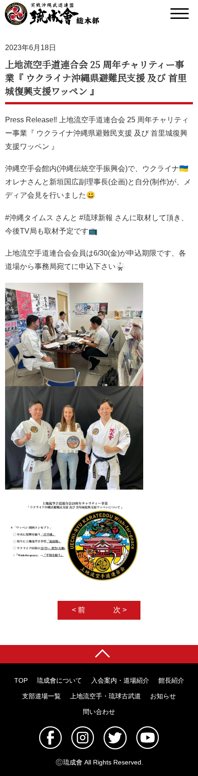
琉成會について (59, 680)
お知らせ (163, 696)
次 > (120, 610)
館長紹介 (171, 680)
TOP (21, 680)
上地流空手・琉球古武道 (105, 696)
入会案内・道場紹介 (120, 680)
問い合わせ (99, 711)
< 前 (78, 610)
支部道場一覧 (41, 696)
